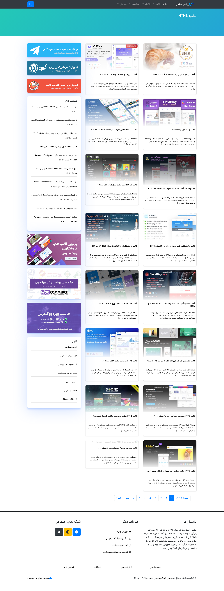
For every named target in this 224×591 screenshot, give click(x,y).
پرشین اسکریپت (181, 4)
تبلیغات (97, 567)
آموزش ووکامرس (70, 347)
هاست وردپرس (41, 578)
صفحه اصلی (155, 567)
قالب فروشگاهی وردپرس (67, 364)
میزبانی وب (123, 532)
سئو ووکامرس (71, 382)
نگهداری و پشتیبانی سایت (115, 552)
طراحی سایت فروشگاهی (67, 373)
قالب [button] (157, 4)
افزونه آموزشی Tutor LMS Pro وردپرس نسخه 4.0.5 (56, 208)
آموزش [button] (123, 4)
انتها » (119, 498)
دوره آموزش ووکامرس (68, 355)
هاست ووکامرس (70, 390)
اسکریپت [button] (135, 4)
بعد (127, 498)
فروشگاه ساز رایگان (69, 399)
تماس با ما (69, 567)
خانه (164, 4)
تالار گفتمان (126, 567)
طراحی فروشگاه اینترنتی (117, 538)
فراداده (30, 578)
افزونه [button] (147, 4)
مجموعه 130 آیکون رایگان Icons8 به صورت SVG (57, 146)
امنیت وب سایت (120, 545)
